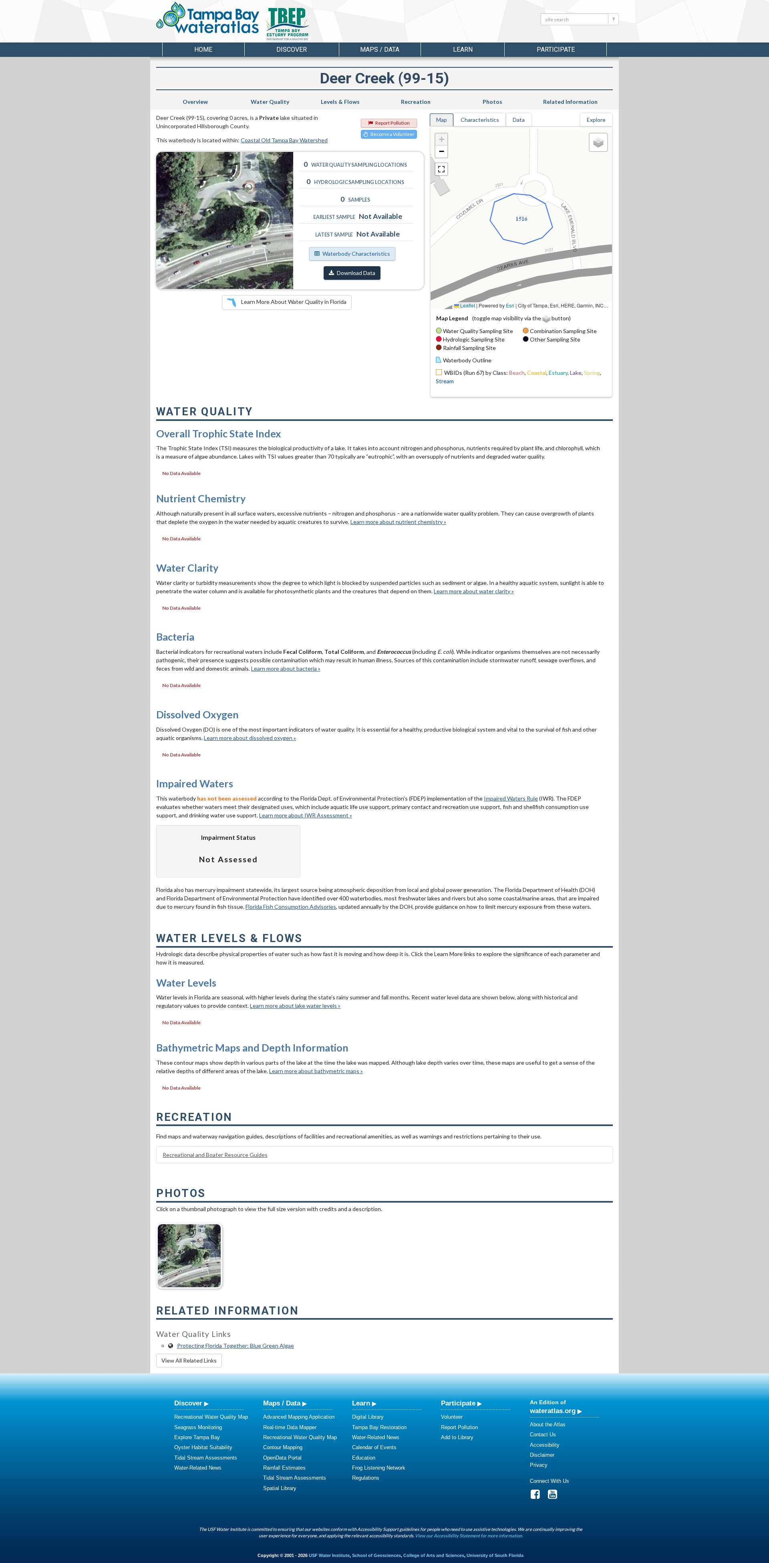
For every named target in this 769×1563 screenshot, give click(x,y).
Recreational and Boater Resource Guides (215, 1154)
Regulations (365, 1478)
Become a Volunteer (392, 134)
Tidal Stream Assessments (205, 1458)
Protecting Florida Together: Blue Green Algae (235, 1345)
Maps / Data (281, 1403)
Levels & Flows (340, 101)
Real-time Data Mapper (289, 1427)
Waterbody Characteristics (356, 253)
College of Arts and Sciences (433, 1555)
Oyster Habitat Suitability (203, 1447)
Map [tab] (441, 119)
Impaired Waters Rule (511, 798)
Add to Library (457, 1437)
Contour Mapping (282, 1447)
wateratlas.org (553, 1411)
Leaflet (467, 305)
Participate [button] (556, 49)
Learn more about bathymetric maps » (316, 1071)
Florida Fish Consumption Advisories (291, 906)
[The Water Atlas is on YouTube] (555, 1496)
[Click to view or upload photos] (224, 220)
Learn (361, 1403)
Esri (510, 305)
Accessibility (545, 1445)
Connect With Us (549, 1481)
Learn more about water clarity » (474, 591)
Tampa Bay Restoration (379, 1427)
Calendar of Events (374, 1447)
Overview (195, 101)
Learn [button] (463, 49)
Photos (492, 101)
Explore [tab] (596, 119)
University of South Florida (495, 1555)
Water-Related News (197, 1468)
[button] (441, 139)
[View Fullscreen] (441, 169)
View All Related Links (189, 1360)
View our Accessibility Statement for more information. (469, 1535)
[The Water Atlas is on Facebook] (538, 1496)
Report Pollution (392, 123)
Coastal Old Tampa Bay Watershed (284, 140)
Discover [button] (291, 49)
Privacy (539, 1465)
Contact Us (543, 1435)
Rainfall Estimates (284, 1468)
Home (203, 49)
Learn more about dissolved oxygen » (250, 737)
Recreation (416, 101)
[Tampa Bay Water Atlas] (207, 18)
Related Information (570, 101)
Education (363, 1458)
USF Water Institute (329, 1555)
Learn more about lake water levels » (295, 1005)
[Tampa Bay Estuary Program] (310, 24)
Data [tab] (519, 119)
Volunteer (452, 1417)
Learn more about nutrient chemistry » (398, 521)
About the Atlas (548, 1424)
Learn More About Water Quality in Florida (293, 301)
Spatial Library (279, 1488)
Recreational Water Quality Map (211, 1417)
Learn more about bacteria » (285, 668)
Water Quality (270, 101)
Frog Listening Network (378, 1468)
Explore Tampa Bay (197, 1437)
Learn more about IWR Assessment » (305, 815)
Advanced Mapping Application (298, 1417)
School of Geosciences (376, 1555)
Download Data (356, 272)
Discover (188, 1403)
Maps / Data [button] (379, 49)
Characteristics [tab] (480, 119)
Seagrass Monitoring (198, 1427)
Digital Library (368, 1417)
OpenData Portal (282, 1458)
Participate (458, 1403)
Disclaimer (542, 1455)
